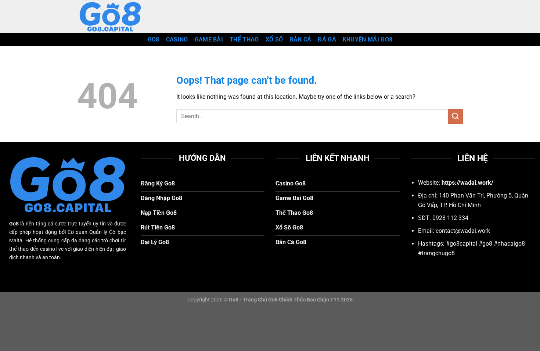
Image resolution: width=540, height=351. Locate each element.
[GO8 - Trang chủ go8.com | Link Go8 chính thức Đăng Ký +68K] (114, 16)
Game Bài (209, 39)
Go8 (153, 39)
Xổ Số (274, 39)
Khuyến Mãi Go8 (367, 39)
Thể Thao (244, 39)
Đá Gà (327, 39)
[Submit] (455, 116)
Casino (177, 39)
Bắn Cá (300, 39)
